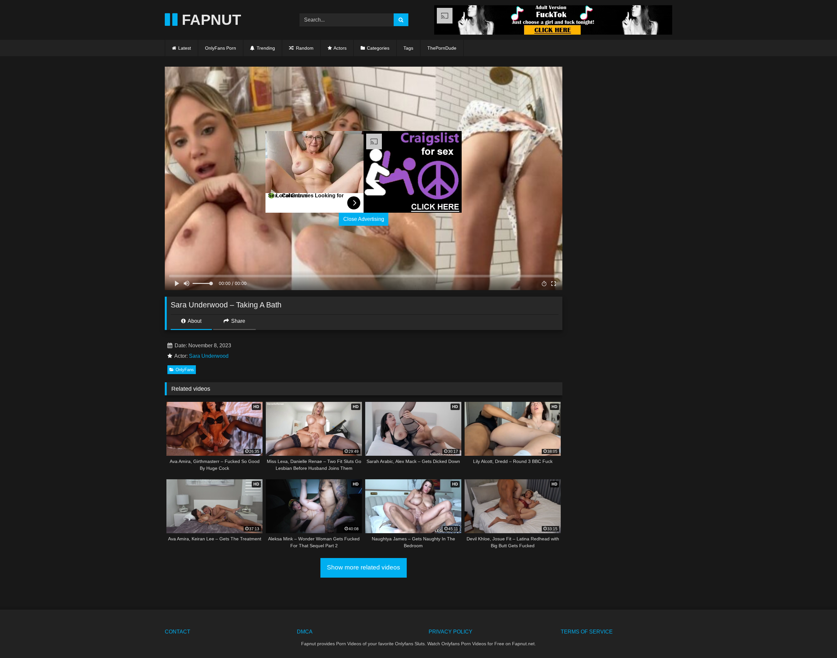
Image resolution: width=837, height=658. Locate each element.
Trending (265, 48)
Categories (378, 48)
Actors (340, 48)
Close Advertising (363, 219)
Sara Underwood (209, 356)
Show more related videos (363, 567)
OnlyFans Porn (220, 48)
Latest (184, 48)
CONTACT (177, 631)
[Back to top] (817, 638)
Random (304, 48)
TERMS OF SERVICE (587, 631)
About (194, 321)
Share (237, 321)
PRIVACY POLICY (450, 631)
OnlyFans (185, 369)
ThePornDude (441, 48)
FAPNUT (209, 19)
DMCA (305, 631)
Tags (408, 48)
